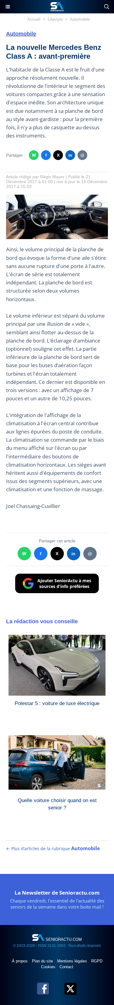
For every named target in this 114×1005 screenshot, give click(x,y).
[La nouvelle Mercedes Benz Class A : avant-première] (57, 197)
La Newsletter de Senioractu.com (57, 892)
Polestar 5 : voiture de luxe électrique (57, 703)
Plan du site (43, 961)
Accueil (33, 19)
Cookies (49, 967)
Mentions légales (72, 961)
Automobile (80, 19)
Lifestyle (55, 19)
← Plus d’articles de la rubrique (53, 848)
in (70, 155)
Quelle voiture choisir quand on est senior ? (57, 804)
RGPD (96, 961)
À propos (20, 961)
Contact (66, 967)
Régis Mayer (52, 176)
